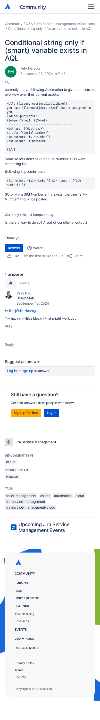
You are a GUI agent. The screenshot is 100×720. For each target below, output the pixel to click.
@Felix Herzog (25, 311)
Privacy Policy (24, 663)
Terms (19, 670)
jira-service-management (25, 501)
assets (45, 496)
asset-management (21, 496)
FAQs (18, 591)
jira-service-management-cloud (30, 507)
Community (33, 6)
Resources (22, 621)
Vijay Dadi (24, 293)
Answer (14, 248)
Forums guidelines (27, 598)
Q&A (29, 24)
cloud (79, 496)
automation (63, 496)
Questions (87, 24)
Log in (12, 371)
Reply (9, 344)
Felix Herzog (30, 68)
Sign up (27, 371)
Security (20, 677)
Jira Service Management (56, 24)
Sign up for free (26, 413)
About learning (24, 614)
